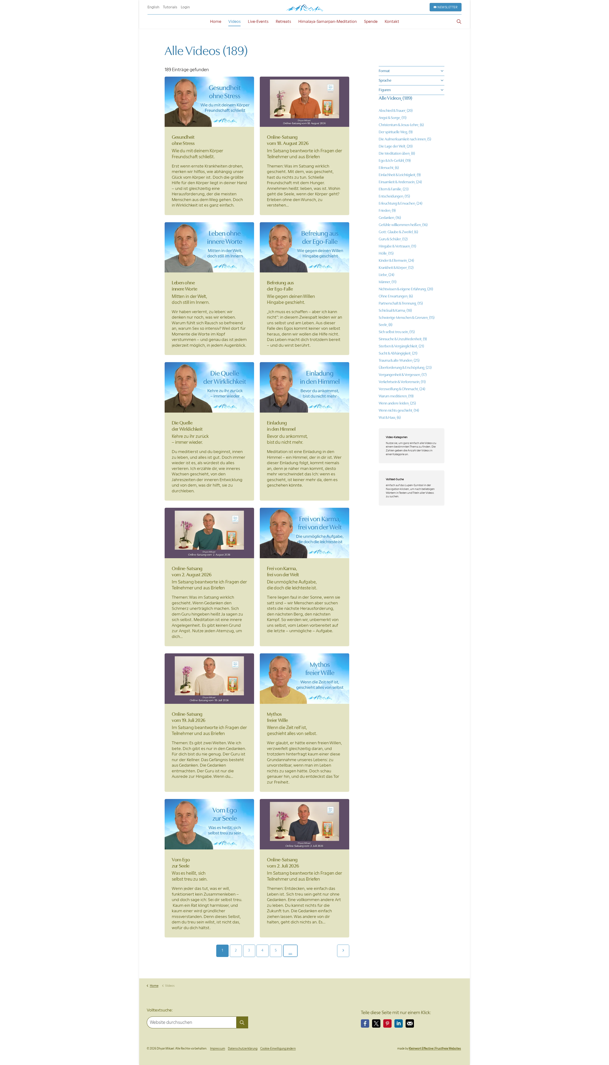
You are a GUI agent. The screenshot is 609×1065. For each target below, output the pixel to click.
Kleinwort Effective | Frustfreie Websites (435, 1048)
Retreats (283, 21)
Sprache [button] (385, 80)
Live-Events (258, 21)
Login (185, 7)
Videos (234, 21)
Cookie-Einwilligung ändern (278, 1048)
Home (215, 21)
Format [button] (384, 71)
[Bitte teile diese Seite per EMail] (410, 1023)
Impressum (217, 1048)
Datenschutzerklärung (242, 1048)
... (290, 952)
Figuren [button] (385, 90)
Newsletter (447, 7)
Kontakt (392, 21)
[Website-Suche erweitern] (459, 21)
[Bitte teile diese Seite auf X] (376, 1023)
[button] (242, 1022)
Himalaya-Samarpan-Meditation (327, 21)
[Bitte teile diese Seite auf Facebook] (365, 1023)
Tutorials (170, 7)
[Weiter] (343, 951)
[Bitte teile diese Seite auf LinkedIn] (398, 1023)
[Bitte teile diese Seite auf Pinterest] (387, 1023)
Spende (371, 21)
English (153, 7)
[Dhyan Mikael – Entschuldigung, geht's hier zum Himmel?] (304, 7)
